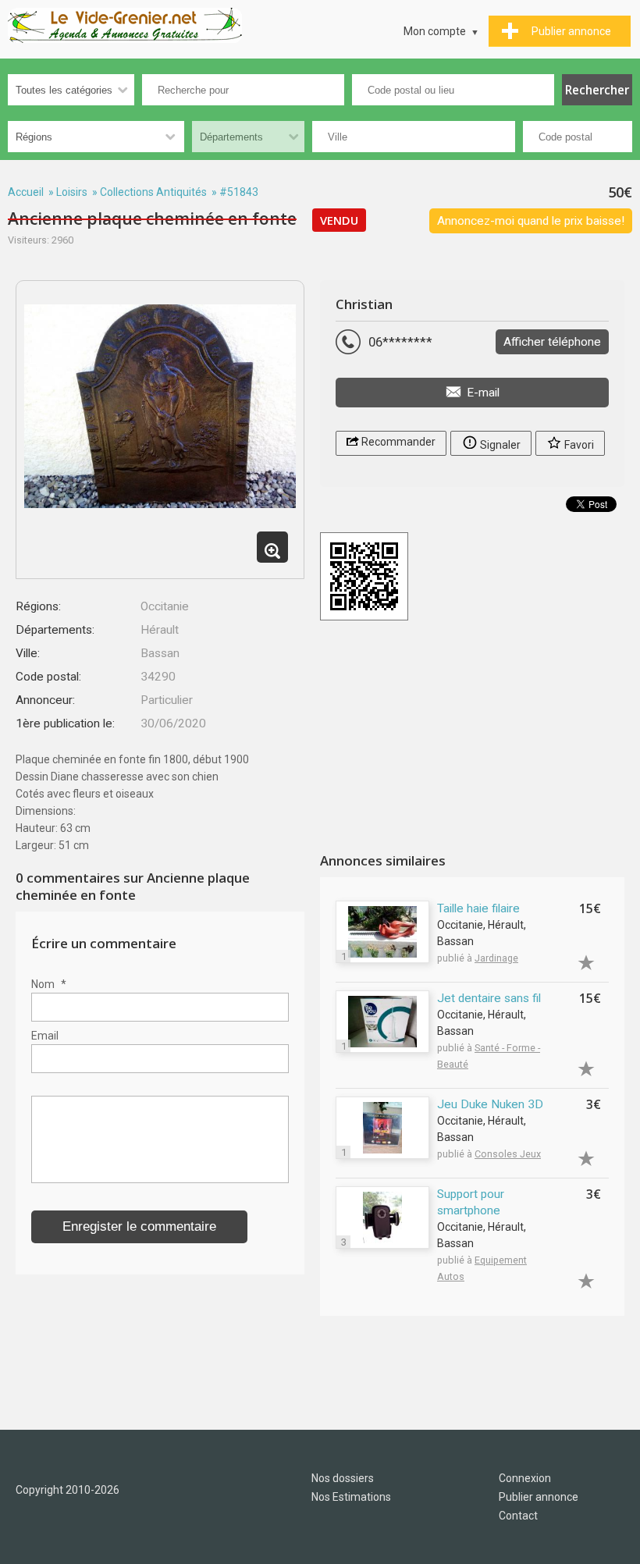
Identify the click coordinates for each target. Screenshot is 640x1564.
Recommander (397, 441)
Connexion (525, 1478)
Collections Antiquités (153, 192)
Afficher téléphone (552, 342)
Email (45, 1035)
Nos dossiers (342, 1478)
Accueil (26, 192)
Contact (518, 1515)
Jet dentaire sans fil (489, 998)
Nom (48, 984)
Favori (578, 445)
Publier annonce (538, 1497)
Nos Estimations (351, 1497)
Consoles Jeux (508, 1154)
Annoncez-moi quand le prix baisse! (530, 221)
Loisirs (71, 192)
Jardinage (496, 958)
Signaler (499, 445)
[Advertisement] (472, 738)
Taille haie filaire (478, 908)
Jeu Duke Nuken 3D (490, 1104)
